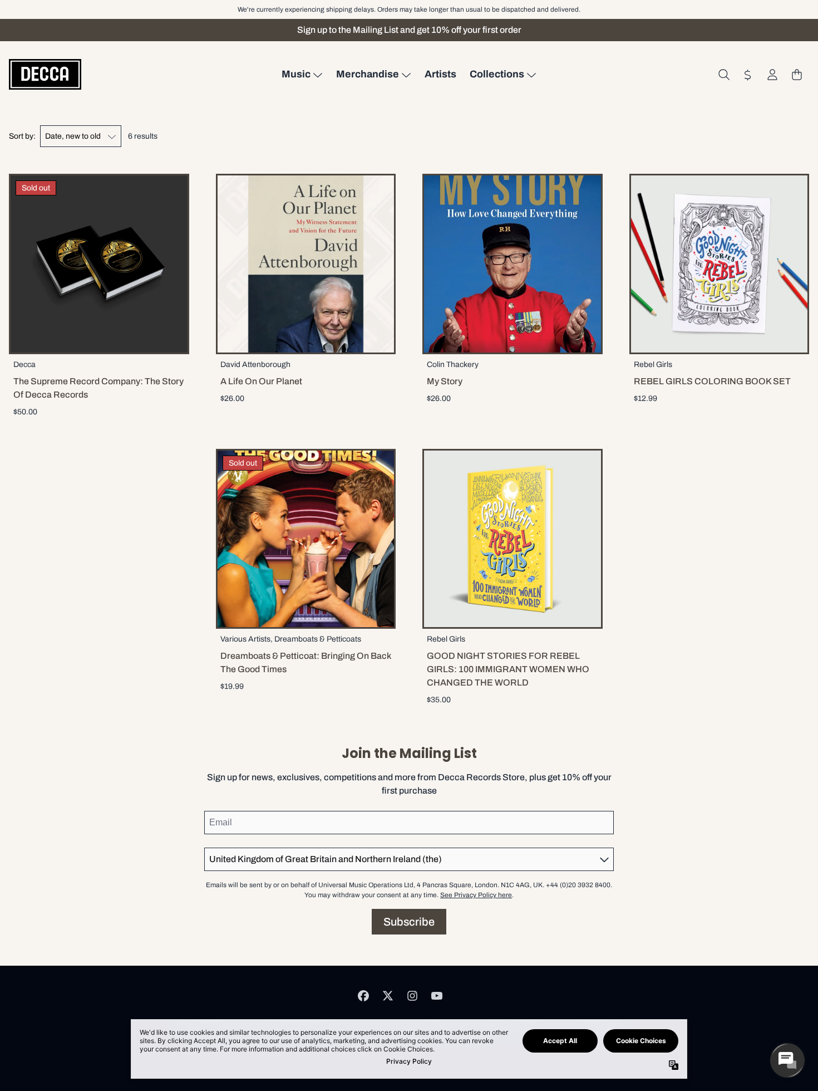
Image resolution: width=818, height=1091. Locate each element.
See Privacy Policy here (476, 895)
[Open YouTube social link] (437, 996)
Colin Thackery (453, 364)
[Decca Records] (45, 74)
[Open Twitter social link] (388, 996)
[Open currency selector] (748, 74)
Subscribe (409, 922)
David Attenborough (255, 364)
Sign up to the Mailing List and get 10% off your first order (409, 30)
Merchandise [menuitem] (367, 74)
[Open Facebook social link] (363, 996)
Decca (24, 364)
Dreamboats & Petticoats (317, 639)
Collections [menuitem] (497, 74)
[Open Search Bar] (723, 75)
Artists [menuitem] (440, 74)
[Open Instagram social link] (412, 996)
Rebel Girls (653, 364)
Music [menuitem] (296, 74)
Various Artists (245, 639)
